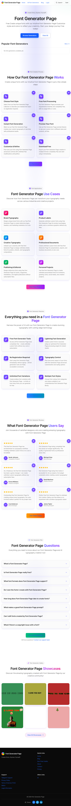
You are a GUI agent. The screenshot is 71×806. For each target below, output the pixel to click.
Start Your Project (35, 287)
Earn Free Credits (42, 761)
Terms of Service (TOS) (8, 783)
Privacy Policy (5, 780)
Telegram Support (6, 777)
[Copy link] (44, 802)
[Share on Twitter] (37, 802)
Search (60, 2)
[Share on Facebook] (33, 802)
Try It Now (35, 164)
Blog (42, 2)
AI (38, 777)
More (66, 44)
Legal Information (6, 788)
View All (45, 35)
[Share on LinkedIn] (41, 802)
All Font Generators (33, 2)
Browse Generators (29, 35)
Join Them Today (35, 516)
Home (23, 2)
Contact (39, 766)
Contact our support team (42, 640)
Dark (66, 2)
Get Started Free (35, 396)
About (39, 764)
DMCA (3, 785)
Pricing (39, 769)
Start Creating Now (35, 635)
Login (47, 2)
